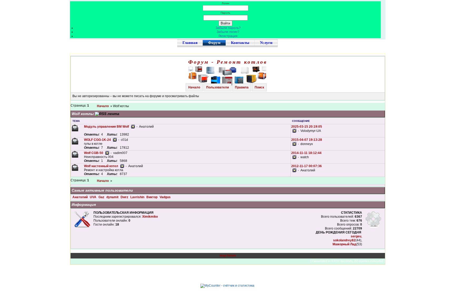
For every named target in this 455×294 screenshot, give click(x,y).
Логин (225, 3)
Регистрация (228, 36)
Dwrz (125, 197)
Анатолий (80, 197)
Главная (189, 43)
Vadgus (165, 197)
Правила (242, 87)
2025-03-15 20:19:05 (306, 126)
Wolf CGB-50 (93, 153)
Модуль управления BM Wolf (106, 126)
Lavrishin (137, 197)
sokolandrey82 (344, 240)
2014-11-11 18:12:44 (306, 153)
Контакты (240, 43)
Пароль (225, 12)
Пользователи (217, 87)
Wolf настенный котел (101, 166)
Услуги (266, 43)
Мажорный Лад (344, 244)
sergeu (356, 236)
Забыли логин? (228, 32)
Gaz (101, 197)
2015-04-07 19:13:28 (306, 140)
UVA (93, 197)
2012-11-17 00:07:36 (306, 166)
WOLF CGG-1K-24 (97, 140)
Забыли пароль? (228, 28)
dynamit (112, 197)
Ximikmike (150, 216)
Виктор (152, 197)
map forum (228, 255)
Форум (214, 43)
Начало (194, 87)
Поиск (259, 87)
